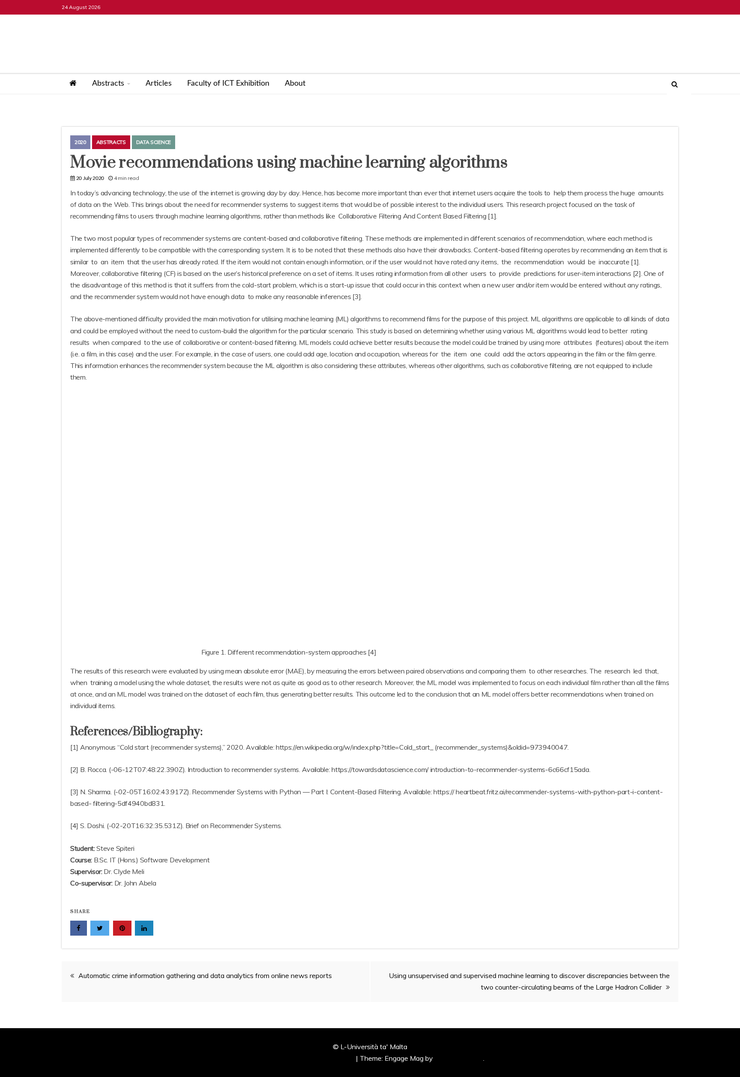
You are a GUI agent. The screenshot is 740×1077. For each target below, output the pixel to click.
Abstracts (108, 83)
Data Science (153, 142)
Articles (159, 83)
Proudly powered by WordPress (306, 1058)
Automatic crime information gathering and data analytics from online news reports (205, 975)
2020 (80, 142)
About (295, 83)
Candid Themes (459, 1058)
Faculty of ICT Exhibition (228, 83)
